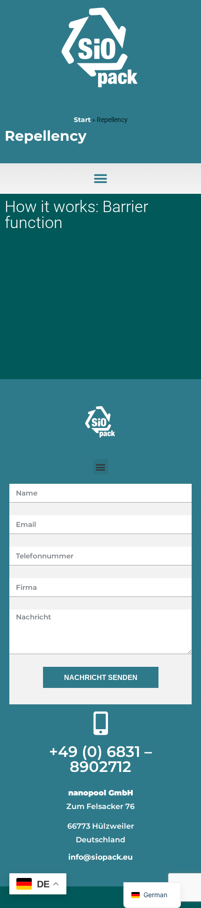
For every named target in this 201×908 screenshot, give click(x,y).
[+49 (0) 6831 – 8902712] (100, 723)
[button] (100, 178)
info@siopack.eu (100, 857)
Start (82, 119)
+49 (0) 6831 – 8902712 (100, 759)
